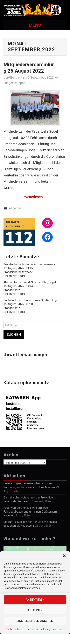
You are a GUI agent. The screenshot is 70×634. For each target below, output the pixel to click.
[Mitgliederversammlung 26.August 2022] (35, 108)
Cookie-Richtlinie (15, 629)
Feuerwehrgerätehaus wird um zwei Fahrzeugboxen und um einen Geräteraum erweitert (30, 511)
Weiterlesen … (35, 197)
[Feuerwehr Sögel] (35, 10)
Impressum (58, 629)
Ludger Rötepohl (15, 83)
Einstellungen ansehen (35, 621)
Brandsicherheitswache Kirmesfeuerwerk (29, 264)
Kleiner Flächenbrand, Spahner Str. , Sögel (30, 282)
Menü (35, 25)
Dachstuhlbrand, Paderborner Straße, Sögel (31, 300)
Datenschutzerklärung (38, 629)
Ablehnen (35, 610)
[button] (64, 556)
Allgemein (16, 208)
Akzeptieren (35, 599)
